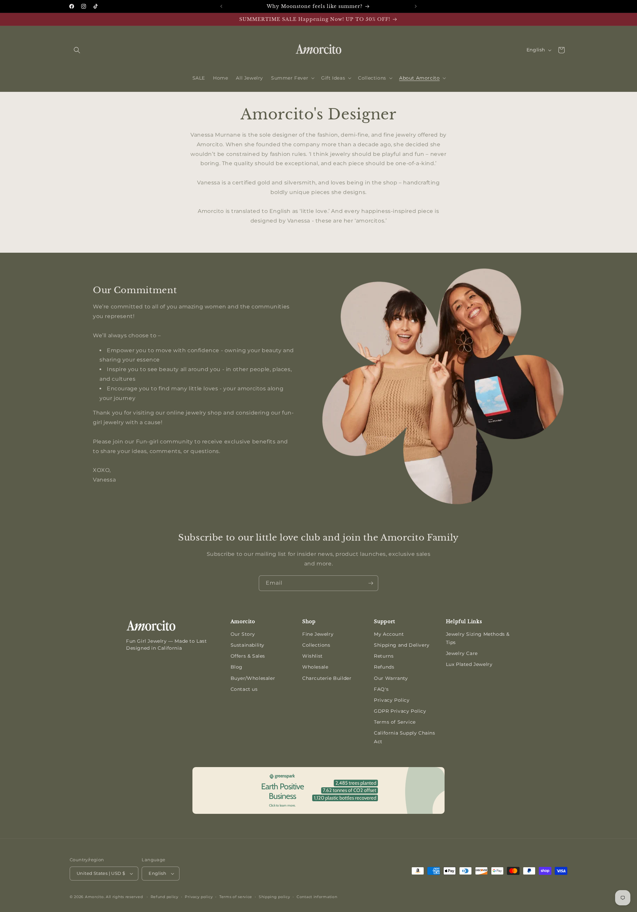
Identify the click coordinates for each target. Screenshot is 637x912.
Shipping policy (274, 896)
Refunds (384, 667)
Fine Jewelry (317, 634)
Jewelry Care (462, 653)
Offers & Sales (248, 656)
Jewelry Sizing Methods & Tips (478, 638)
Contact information (317, 896)
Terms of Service (395, 722)
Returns (383, 656)
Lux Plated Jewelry (469, 664)
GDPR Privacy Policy (400, 711)
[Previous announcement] (221, 6)
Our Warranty (391, 678)
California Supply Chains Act (404, 737)
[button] (77, 50)
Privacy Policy (391, 700)
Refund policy (164, 896)
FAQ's (381, 689)
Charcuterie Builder (326, 678)
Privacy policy (199, 896)
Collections (316, 645)
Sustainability (247, 645)
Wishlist (312, 656)
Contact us (244, 689)
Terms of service (235, 896)
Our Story (243, 634)
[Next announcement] (415, 6)
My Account (389, 634)
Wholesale (315, 667)
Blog (237, 667)
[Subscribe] (370, 583)
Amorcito (94, 896)
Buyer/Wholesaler (253, 678)
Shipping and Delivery (402, 645)
